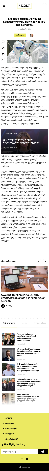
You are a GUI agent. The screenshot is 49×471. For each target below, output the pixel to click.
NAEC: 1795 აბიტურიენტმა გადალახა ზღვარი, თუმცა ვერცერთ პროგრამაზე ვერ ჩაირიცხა (23, 298)
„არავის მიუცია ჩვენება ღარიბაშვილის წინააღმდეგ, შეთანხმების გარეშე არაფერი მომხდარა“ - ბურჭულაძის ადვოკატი (29, 382)
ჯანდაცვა (20, 35)
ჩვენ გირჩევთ (40, 323)
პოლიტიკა (9, 423)
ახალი (24, 323)
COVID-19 (8, 418)
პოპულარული (9, 323)
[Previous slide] (38, 261)
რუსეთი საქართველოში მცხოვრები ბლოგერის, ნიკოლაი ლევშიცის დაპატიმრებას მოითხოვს (28, 367)
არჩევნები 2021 (11, 439)
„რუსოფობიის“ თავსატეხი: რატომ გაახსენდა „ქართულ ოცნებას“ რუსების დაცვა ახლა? (29, 352)
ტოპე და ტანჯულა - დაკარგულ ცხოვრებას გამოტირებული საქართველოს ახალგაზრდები (26, 337)
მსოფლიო (9, 434)
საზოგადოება (11, 428)
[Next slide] (45, 261)
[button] (44, 5)
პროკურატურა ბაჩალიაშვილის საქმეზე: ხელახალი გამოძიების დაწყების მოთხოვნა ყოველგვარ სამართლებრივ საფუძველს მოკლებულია (29, 397)
